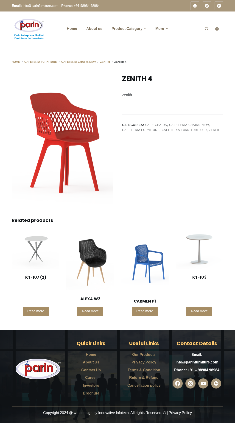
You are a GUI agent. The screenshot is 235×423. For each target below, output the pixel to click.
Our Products (144, 355)
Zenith (215, 130)
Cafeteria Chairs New (189, 125)
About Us (91, 362)
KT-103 (199, 277)
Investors (91, 385)
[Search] (206, 29)
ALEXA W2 (90, 299)
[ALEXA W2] (90, 260)
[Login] (217, 29)
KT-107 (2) (35, 277)
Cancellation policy (144, 385)
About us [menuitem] (94, 29)
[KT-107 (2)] (35, 250)
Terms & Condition (144, 370)
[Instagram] (207, 5)
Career (91, 378)
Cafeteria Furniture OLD (184, 130)
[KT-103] (199, 250)
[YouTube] (219, 5)
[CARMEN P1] (145, 262)
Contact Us (91, 370)
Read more (35, 311)
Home (91, 355)
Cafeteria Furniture (140, 130)
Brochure (91, 393)
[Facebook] (194, 5)
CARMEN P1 (145, 301)
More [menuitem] (159, 29)
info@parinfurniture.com (41, 6)
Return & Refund (144, 378)
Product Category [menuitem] (127, 29)
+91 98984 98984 (87, 6)
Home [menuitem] (72, 29)
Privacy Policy (143, 362)
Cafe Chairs (156, 125)
